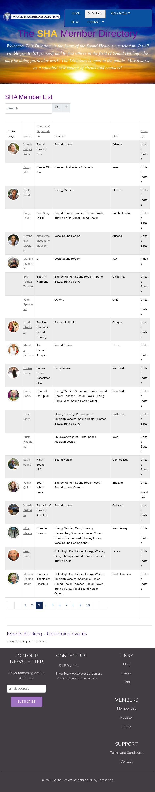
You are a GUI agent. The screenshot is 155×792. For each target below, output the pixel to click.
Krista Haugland (27, 441)
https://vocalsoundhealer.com (43, 240)
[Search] (57, 107)
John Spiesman (28, 304)
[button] (119, 14)
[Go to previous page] (18, 605)
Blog (126, 664)
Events (126, 673)
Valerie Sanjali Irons (27, 149)
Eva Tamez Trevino (28, 281)
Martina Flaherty (28, 263)
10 (88, 605)
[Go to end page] (103, 605)
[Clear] (66, 107)
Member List (126, 708)
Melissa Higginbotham (28, 578)
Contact (126, 761)
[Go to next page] (96, 605)
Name (27, 136)
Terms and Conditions (126, 753)
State (115, 136)
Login (126, 726)
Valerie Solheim (27, 510)
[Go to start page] (11, 605)
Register (126, 717)
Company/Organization (43, 131)
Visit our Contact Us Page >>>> (77, 678)
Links (126, 682)
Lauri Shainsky (27, 327)
